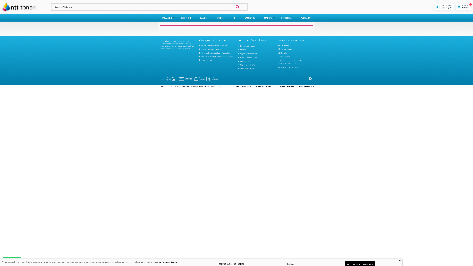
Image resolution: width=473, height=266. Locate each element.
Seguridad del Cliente (249, 53)
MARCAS (268, 18)
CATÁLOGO (166, 18)
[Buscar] (237, 6)
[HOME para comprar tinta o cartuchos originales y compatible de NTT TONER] (19, 11)
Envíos (243, 49)
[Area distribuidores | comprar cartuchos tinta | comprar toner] (160, 39)
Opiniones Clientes (248, 68)
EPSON (220, 18)
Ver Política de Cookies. (168, 262)
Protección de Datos (264, 86)
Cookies (236, 86)
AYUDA (304, 18)
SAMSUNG (250, 18)
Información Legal (247, 46)
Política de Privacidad (305, 86)
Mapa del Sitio (247, 86)
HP (234, 18)
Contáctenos (245, 61)
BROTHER (186, 18)
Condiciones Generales (285, 86)
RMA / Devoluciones (248, 57)
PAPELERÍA (286, 18)
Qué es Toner (208, 60)
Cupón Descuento (247, 65)
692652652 (289, 49)
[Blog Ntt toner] (310, 80)
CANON (203, 18)
